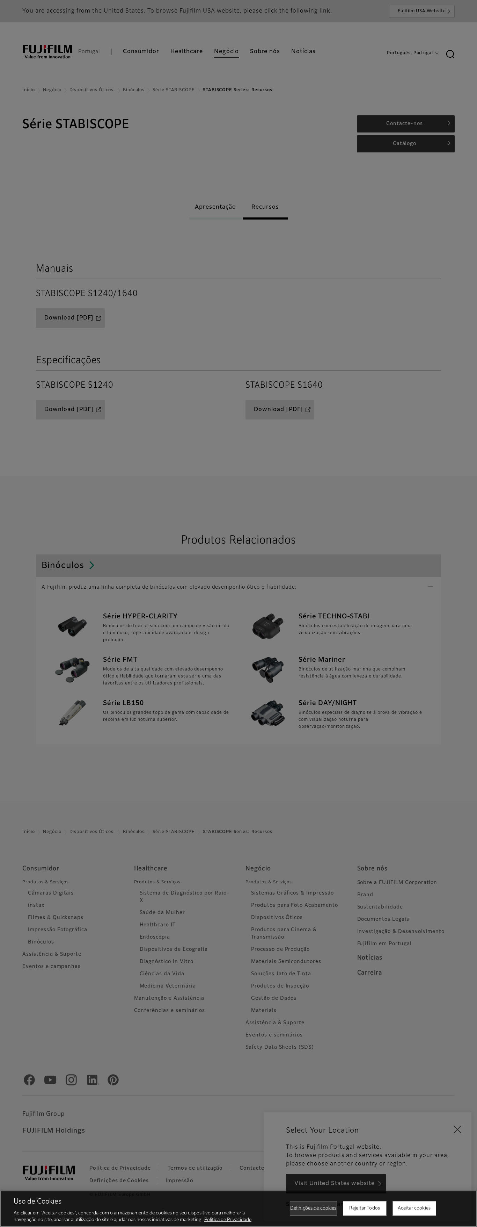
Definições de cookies (313, 1208)
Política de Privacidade (227, 1220)
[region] (238, 1209)
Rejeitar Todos (364, 1208)
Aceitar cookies (414, 1208)
